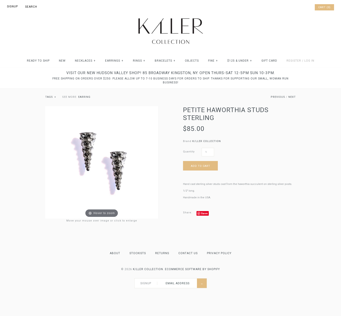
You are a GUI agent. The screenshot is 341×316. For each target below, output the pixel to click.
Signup (12, 6)
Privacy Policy (219, 253)
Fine (213, 60)
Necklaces (85, 60)
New (62, 60)
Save (204, 213)
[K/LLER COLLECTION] (170, 17)
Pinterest (298, 7)
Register (293, 60)
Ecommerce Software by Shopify (192, 269)
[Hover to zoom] (101, 162)
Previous (278, 96)
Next (292, 96)
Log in (309, 60)
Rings (139, 60)
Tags (50, 96)
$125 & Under (239, 60)
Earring (84, 96)
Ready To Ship (38, 60)
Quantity (189, 151)
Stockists (137, 253)
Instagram (304, 7)
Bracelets (165, 60)
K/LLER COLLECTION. (148, 269)
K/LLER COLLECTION (206, 141)
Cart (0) (324, 7)
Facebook (292, 7)
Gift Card (269, 60)
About (115, 253)
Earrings (114, 60)
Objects (192, 60)
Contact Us (188, 253)
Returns (162, 253)
